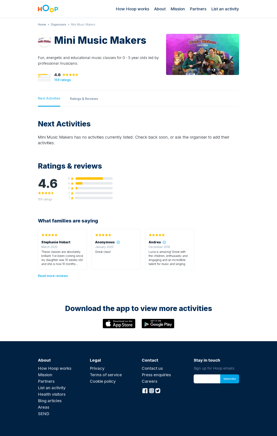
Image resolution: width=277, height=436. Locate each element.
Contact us (152, 368)
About (160, 8)
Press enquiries (156, 374)
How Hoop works (132, 8)
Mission (178, 8)
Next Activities (49, 98)
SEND (43, 413)
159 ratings (62, 80)
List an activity (225, 8)
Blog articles (50, 400)
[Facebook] (145, 390)
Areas (43, 407)
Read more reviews (53, 276)
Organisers (58, 24)
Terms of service (106, 374)
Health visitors (51, 394)
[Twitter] (158, 390)
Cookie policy (103, 381)
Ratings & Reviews (84, 99)
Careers (149, 381)
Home (42, 24)
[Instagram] (151, 390)
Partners (198, 8)
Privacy (97, 368)
